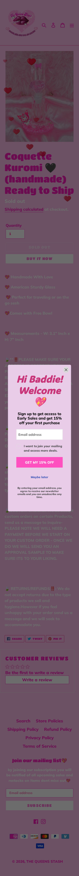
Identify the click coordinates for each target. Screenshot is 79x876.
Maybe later (39, 477)
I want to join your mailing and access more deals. (43, 448)
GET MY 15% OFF (39, 462)
